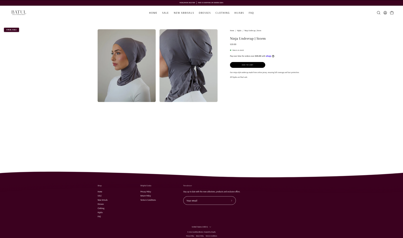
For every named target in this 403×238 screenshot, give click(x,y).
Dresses (101, 204)
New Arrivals (103, 199)
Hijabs (239, 30)
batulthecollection (198, 232)
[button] (222, 13)
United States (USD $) (200, 227)
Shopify (213, 232)
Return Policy (145, 195)
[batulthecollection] (18, 12)
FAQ (99, 216)
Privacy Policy (145, 191)
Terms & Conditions (148, 199)
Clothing (101, 208)
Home (232, 30)
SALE (100, 195)
